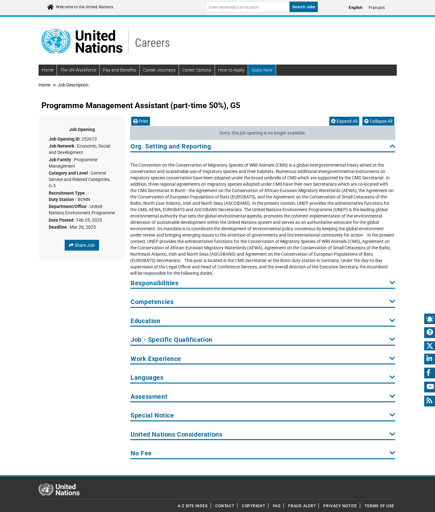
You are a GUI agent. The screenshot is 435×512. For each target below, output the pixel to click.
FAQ (277, 506)
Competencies (152, 302)
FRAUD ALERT (302, 506)
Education (145, 321)
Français (377, 7)
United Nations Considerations (176, 434)
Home (47, 70)
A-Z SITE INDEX (193, 506)
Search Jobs (303, 6)
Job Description (73, 84)
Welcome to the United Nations (84, 7)
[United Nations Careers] (105, 41)
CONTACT (224, 506)
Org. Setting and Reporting (171, 146)
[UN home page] (59, 489)
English (355, 7)
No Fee (141, 453)
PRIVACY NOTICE (340, 506)
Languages (147, 377)
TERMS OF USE (379, 506)
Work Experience (156, 359)
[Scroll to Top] (424, 503)
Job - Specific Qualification (171, 339)
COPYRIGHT (253, 506)
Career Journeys (159, 70)
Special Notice (152, 415)
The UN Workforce (78, 70)
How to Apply (231, 70)
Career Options (196, 70)
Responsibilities (154, 283)
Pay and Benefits (119, 70)
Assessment (149, 396)
